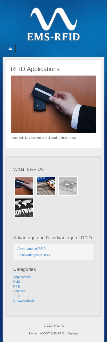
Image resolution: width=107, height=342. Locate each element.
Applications (22, 277)
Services (19, 291)
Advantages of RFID (31, 249)
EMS (16, 282)
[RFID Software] (24, 207)
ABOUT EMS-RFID (52, 333)
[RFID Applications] (53, 104)
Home (33, 333)
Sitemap (73, 333)
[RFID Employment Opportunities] (46, 186)
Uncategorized (23, 300)
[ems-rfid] (53, 24)
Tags (16, 296)
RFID (17, 286)
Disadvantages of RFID (33, 255)
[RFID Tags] (68, 186)
